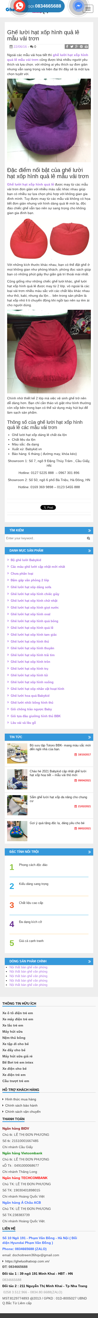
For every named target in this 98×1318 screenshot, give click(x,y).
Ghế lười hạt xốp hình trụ (29, 668)
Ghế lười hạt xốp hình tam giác (34, 634)
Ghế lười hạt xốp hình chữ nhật (34, 600)
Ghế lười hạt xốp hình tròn (30, 662)
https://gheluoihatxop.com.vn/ (27, 1261)
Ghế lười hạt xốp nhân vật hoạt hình (37, 689)
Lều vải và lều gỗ (23, 723)
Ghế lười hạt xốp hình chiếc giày (35, 594)
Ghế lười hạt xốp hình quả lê (32, 628)
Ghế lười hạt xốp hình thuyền (32, 648)
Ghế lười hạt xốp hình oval (30, 614)
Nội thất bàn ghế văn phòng (28, 967)
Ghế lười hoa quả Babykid (30, 695)
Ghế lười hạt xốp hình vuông (32, 682)
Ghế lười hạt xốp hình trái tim (33, 655)
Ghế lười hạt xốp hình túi (29, 675)
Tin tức (16, 737)
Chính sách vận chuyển (23, 1111)
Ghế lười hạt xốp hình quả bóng (34, 621)
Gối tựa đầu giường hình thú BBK (36, 716)
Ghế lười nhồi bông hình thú (32, 702)
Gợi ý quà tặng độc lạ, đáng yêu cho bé (57, 823)
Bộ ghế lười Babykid (26, 560)
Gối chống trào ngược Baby (31, 709)
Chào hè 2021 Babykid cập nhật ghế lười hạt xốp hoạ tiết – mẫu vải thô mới (58, 773)
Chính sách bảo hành (21, 1105)
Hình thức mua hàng (20, 1099)
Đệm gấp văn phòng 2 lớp (30, 580)
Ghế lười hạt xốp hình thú (30, 641)
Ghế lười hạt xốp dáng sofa (31, 587)
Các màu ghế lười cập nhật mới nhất (38, 566)
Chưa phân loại (22, 573)
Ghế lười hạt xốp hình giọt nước (35, 607)
